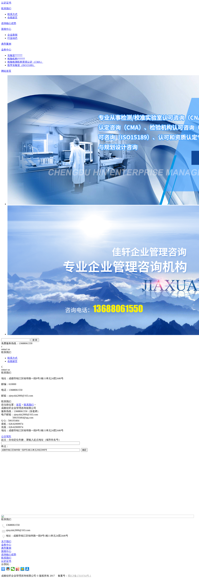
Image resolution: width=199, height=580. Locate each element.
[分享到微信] (13, 569)
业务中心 (6, 49)
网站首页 (6, 71)
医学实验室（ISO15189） (21, 65)
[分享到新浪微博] (18, 569)
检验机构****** (16, 58)
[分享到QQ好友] (8, 569)
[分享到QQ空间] (22, 569)
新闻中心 (6, 29)
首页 (18, 404)
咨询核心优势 (8, 23)
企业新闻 (12, 34)
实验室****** (14, 55)
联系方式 (12, 14)
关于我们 (6, 541)
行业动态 (12, 38)
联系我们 (6, 8)
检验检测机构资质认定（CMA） (25, 62)
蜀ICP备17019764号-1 (79, 575)
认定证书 (6, 2)
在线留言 (12, 17)
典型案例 (6, 44)
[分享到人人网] (27, 569)
